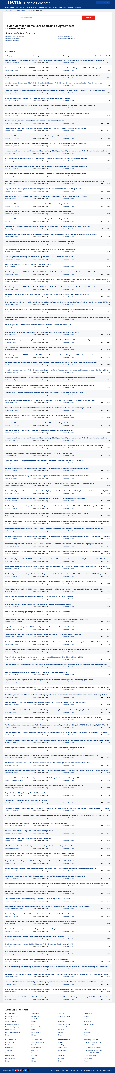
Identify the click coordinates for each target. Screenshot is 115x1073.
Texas (33, 1058)
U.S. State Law (36, 1040)
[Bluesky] (25, 1070)
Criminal (34, 1019)
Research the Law (31, 7)
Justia (6, 10)
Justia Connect (55, 1070)
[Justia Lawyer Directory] (30, 1070)
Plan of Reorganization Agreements (15, 757)
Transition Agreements (11, 229)
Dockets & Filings (10, 1058)
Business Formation (11, 39)
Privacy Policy (95, 1070)
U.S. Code (8, 1045)
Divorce (33, 1021)
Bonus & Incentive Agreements (13, 130)
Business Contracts (20, 10)
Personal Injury (36, 1032)
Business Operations (12, 41)
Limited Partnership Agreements (14, 380)
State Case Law (36, 1047)
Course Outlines (89, 1024)
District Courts (9, 1056)
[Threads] (23, 1070)
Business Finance (10, 37)
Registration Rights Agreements (14, 788)
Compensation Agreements (12, 244)
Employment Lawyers (12, 1024)
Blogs (85, 1030)
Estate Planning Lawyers (13, 1027)
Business (61, 1013)
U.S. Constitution (10, 1042)
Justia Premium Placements (92, 1047)
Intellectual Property (64, 1024)
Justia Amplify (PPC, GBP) (91, 1053)
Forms (11, 10)
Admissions (87, 1019)
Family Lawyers (10, 1030)
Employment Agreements (12, 100)
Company (72, 1070)
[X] (28, 1070)
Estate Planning (36, 1027)
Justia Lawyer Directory (91, 1045)
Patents (60, 1053)
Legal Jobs (61, 1042)
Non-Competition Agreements (13, 931)
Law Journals (88, 1027)
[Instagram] (21, 1070)
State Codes (35, 1045)
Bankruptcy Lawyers (11, 1016)
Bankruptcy (35, 1016)
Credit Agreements (10, 183)
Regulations (9, 1047)
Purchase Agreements (11, 470)
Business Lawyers (11, 1019)
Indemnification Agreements (13, 123)
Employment (61, 1021)
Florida (33, 1053)
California (34, 1050)
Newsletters (62, 7)
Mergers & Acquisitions (65, 39)
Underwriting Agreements (12, 493)
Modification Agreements (12, 62)
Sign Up (106, 2)
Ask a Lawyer (20, 7)
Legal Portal (64, 1070)
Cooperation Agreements (12, 742)
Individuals (35, 1013)
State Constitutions (37, 1042)
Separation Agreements (11, 916)
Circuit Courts (9, 1053)
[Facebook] (18, 1070)
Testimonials (88, 1058)
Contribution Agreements (12, 372)
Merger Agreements (10, 93)
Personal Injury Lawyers (13, 1032)
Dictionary (87, 1016)
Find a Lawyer (9, 7)
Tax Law (60, 1032)
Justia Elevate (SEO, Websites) (93, 1050)
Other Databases (64, 1040)
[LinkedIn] (13, 1070)
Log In (99, 2)
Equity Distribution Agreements (13, 629)
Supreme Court (10, 1050)
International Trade (64, 1027)
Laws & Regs (53, 7)
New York (34, 1056)
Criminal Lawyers (10, 1021)
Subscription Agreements (12, 848)
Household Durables (69, 62)
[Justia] (13, 2)
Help (77, 1070)
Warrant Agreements (11, 327)
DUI (32, 1024)
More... (7, 1035)
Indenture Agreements (11, 70)
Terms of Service (85, 1070)
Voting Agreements (10, 455)
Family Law (34, 1030)
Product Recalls (62, 1050)
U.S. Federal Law (11, 1040)
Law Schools (43, 7)
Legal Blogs (61, 1045)
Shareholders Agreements (12, 704)
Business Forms (63, 1047)
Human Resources (64, 37)
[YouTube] (16, 1070)
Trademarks (61, 1056)
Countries (61, 1058)
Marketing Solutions (74, 7)
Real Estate (61, 1030)
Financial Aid (87, 1021)
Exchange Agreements (11, 772)
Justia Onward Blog (90, 1056)
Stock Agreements (10, 266)
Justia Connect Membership (92, 1042)
